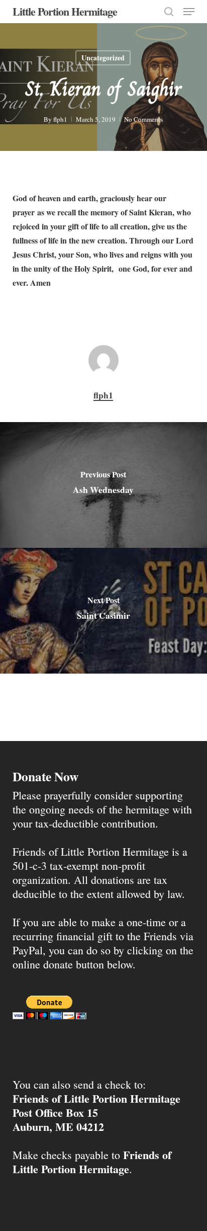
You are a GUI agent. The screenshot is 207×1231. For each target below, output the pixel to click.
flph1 (60, 119)
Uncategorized (103, 57)
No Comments (143, 119)
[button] (188, 12)
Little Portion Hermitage (65, 11)
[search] (168, 11)
